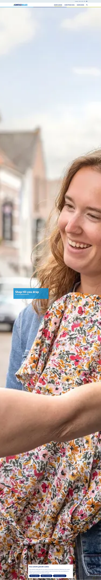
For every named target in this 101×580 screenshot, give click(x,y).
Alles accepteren (34, 576)
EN (79, 1)
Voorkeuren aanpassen (59, 576)
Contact (76, 1)
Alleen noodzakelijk (46, 576)
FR (84, 1)
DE (82, 1)
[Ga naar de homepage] (20, 5)
